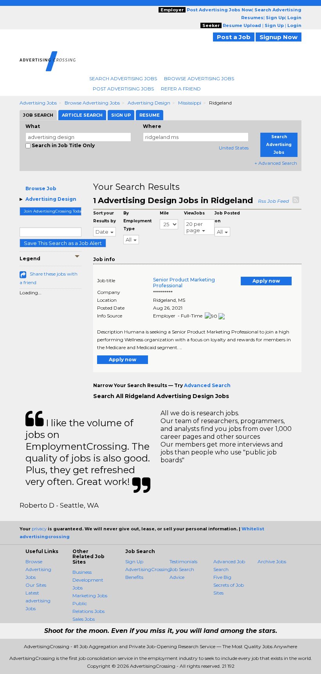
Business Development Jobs (87, 580)
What (32, 126)
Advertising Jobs (38, 103)
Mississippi (189, 103)
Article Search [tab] (82, 115)
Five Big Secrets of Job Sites (228, 585)
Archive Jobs (272, 561)
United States (234, 148)
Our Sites (35, 585)
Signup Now (279, 37)
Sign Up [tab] (121, 115)
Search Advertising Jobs (123, 78)
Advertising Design (149, 103)
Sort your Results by (104, 217)
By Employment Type (137, 221)
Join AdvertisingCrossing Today (52, 211)
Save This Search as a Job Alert (63, 243)
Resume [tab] (149, 115)
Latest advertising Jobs (37, 600)
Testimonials (183, 561)
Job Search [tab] (38, 115)
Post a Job (234, 37)
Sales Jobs (83, 619)
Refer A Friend (181, 89)
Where (152, 126)
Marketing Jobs (89, 595)
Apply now (266, 281)
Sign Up (134, 561)
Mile (164, 213)
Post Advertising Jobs (123, 89)
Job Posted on (227, 217)
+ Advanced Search (275, 163)
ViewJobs (194, 213)
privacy (39, 529)
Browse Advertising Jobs (199, 78)
